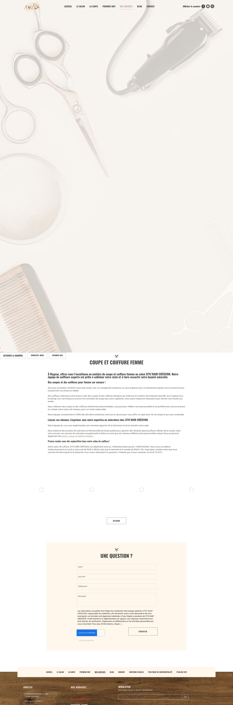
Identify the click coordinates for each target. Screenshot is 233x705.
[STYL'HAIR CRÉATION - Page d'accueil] (32, 6)
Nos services (126, 6)
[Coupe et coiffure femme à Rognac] (141, 489)
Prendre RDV (109, 6)
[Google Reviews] (212, 6)
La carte (93, 6)
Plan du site (182, 672)
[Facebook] (203, 6)
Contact (151, 6)
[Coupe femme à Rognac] (191, 489)
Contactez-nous (37, 355)
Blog (139, 6)
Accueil (68, 6)
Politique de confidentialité (160, 672)
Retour (116, 520)
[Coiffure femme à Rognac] (41, 489)
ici (121, 624)
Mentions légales (136, 672)
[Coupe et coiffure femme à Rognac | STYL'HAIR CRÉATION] (91, 489)
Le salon (80, 6)
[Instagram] (208, 6)
